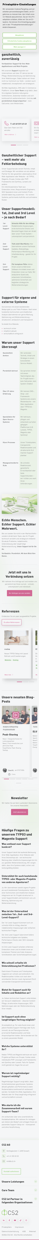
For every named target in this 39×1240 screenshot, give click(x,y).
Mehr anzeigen (19, 47)
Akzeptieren (19, 35)
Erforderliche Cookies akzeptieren (20, 41)
